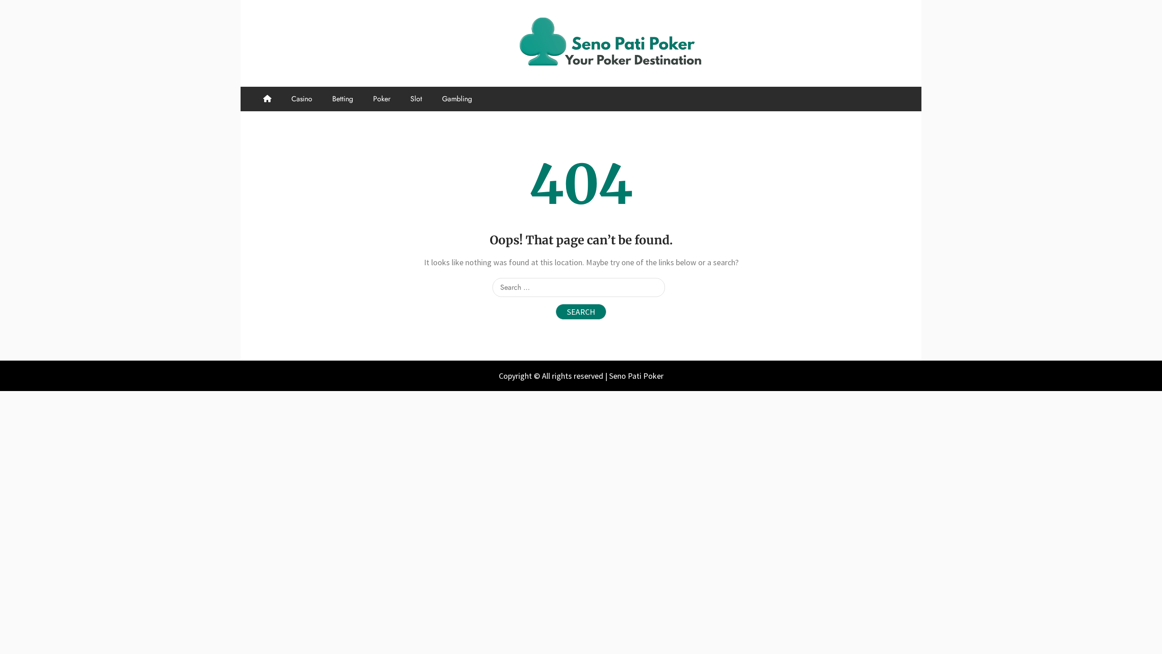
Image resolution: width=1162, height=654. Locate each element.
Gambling (457, 99)
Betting (342, 99)
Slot (416, 99)
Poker (381, 99)
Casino (301, 99)
